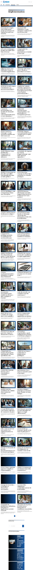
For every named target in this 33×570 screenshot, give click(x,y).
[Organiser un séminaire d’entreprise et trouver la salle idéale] (12, 542)
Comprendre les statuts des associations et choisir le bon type (24, 51)
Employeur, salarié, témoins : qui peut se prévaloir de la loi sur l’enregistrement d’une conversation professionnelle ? (24, 89)
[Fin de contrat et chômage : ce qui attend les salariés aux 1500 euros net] (8, 126)
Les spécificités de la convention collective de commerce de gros (8, 410)
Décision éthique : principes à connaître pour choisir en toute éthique (24, 391)
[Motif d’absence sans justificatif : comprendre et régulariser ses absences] (8, 145)
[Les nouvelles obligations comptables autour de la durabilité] (24, 479)
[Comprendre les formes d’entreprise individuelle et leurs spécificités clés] (8, 345)
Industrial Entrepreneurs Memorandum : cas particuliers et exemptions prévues (23, 112)
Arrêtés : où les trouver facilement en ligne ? (8, 213)
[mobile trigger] (1, 2)
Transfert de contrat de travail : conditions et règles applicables (24, 254)
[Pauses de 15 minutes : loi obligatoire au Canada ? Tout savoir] (24, 442)
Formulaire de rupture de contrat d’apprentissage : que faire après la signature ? (24, 154)
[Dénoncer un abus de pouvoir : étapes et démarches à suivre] (8, 326)
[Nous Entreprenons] (6, 2)
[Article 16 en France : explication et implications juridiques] (24, 345)
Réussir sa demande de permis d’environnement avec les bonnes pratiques (8, 450)
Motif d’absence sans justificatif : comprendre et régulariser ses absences (7, 154)
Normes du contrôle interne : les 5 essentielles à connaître (7, 372)
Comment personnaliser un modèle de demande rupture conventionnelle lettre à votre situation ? (8, 112)
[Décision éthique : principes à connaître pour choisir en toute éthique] (24, 383)
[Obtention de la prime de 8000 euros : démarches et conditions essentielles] (24, 499)
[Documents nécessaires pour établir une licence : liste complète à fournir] (8, 286)
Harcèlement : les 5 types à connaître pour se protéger (24, 371)
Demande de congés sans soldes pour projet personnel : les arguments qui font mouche (7, 31)
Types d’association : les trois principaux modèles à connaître (23, 235)
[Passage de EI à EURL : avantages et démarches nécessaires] (8, 479)
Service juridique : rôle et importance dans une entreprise (8, 192)
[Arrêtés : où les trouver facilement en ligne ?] (8, 207)
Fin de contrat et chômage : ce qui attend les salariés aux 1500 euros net (8, 134)
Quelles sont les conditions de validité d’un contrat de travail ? (8, 391)
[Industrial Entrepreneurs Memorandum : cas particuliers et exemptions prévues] (24, 103)
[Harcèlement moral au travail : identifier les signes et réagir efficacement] (24, 403)
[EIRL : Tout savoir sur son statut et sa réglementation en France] (8, 423)
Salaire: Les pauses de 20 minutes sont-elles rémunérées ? (24, 468)
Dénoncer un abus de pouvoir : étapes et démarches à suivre (7, 333)
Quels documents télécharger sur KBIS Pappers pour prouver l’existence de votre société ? (24, 194)
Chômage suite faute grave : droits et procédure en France (24, 70)
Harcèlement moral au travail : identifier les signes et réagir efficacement (24, 411)
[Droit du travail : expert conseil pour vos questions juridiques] (8, 80)
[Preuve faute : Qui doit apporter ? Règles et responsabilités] (8, 462)
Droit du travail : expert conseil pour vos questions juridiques (8, 87)
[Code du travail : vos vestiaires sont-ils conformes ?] (24, 286)
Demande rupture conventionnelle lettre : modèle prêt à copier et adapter (24, 134)
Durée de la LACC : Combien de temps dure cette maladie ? (7, 314)
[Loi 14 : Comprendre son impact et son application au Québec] (24, 307)
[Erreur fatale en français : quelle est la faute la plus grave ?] (24, 423)
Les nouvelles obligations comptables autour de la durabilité (24, 487)
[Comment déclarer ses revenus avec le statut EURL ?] (24, 267)
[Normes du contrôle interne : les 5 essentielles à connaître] (8, 364)
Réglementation (20, 550)
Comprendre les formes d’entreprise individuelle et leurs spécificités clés (7, 353)
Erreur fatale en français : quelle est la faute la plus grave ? (24, 430)
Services (19, 536)
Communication (20, 562)
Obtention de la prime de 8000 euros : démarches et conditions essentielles (24, 507)
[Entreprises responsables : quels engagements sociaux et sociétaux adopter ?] (24, 326)
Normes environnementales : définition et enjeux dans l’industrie (7, 274)
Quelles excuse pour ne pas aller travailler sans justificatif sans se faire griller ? (8, 174)
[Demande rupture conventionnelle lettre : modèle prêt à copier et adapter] (24, 126)
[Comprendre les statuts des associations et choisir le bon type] (24, 43)
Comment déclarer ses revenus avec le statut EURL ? (24, 273)
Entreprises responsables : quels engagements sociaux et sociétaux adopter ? (24, 334)
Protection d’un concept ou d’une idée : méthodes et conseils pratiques (24, 174)
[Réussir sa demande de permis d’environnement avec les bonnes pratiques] (8, 442)
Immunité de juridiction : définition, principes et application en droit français (8, 507)
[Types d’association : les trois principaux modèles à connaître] (24, 228)
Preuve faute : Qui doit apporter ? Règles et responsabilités (8, 468)
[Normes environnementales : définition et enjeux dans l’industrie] (8, 267)
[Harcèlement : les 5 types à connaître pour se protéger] (24, 364)
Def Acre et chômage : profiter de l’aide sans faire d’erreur (8, 50)
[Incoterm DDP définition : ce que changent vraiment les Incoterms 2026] (24, 22)
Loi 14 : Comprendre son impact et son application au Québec (24, 314)
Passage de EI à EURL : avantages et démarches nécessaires (7, 487)
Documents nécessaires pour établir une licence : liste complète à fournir (7, 295)
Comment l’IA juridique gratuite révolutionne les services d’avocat (6, 236)
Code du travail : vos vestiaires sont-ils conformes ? (23, 293)
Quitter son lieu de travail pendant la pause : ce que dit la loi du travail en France (8, 255)
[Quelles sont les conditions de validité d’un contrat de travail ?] (8, 383)
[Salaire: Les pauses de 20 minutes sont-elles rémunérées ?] (24, 462)
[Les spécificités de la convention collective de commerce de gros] (8, 403)
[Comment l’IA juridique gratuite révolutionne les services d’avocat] (8, 228)
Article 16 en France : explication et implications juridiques (23, 353)
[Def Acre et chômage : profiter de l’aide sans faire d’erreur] (8, 43)
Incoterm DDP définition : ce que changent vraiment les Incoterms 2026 (24, 30)
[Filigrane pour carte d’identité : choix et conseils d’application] (8, 63)
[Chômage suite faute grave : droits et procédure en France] (24, 63)
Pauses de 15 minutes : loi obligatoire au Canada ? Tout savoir (24, 449)
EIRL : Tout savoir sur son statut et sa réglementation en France (7, 431)
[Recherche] (29, 2)
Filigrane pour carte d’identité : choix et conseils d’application (8, 70)
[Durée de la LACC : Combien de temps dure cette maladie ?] (8, 307)
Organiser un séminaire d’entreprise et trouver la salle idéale (21, 542)
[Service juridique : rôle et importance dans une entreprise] (8, 186)
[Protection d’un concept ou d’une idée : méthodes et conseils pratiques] (24, 167)
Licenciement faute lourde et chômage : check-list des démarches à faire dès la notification (24, 215)
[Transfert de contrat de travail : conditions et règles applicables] (24, 248)
